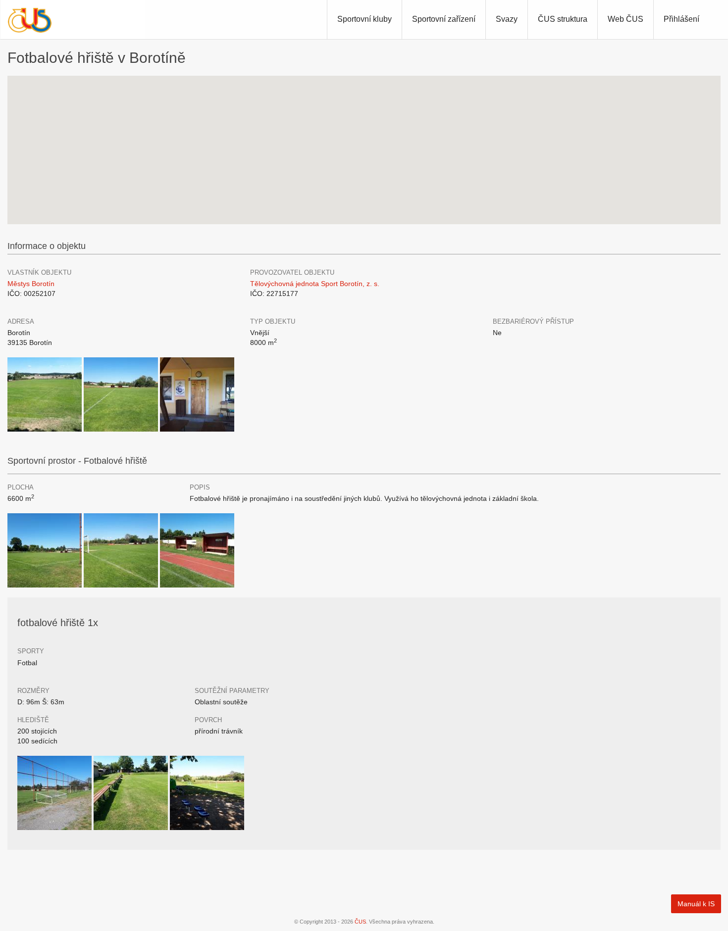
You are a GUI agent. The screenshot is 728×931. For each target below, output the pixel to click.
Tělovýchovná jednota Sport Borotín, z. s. (314, 284)
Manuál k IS (696, 904)
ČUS (360, 922)
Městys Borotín (30, 284)
